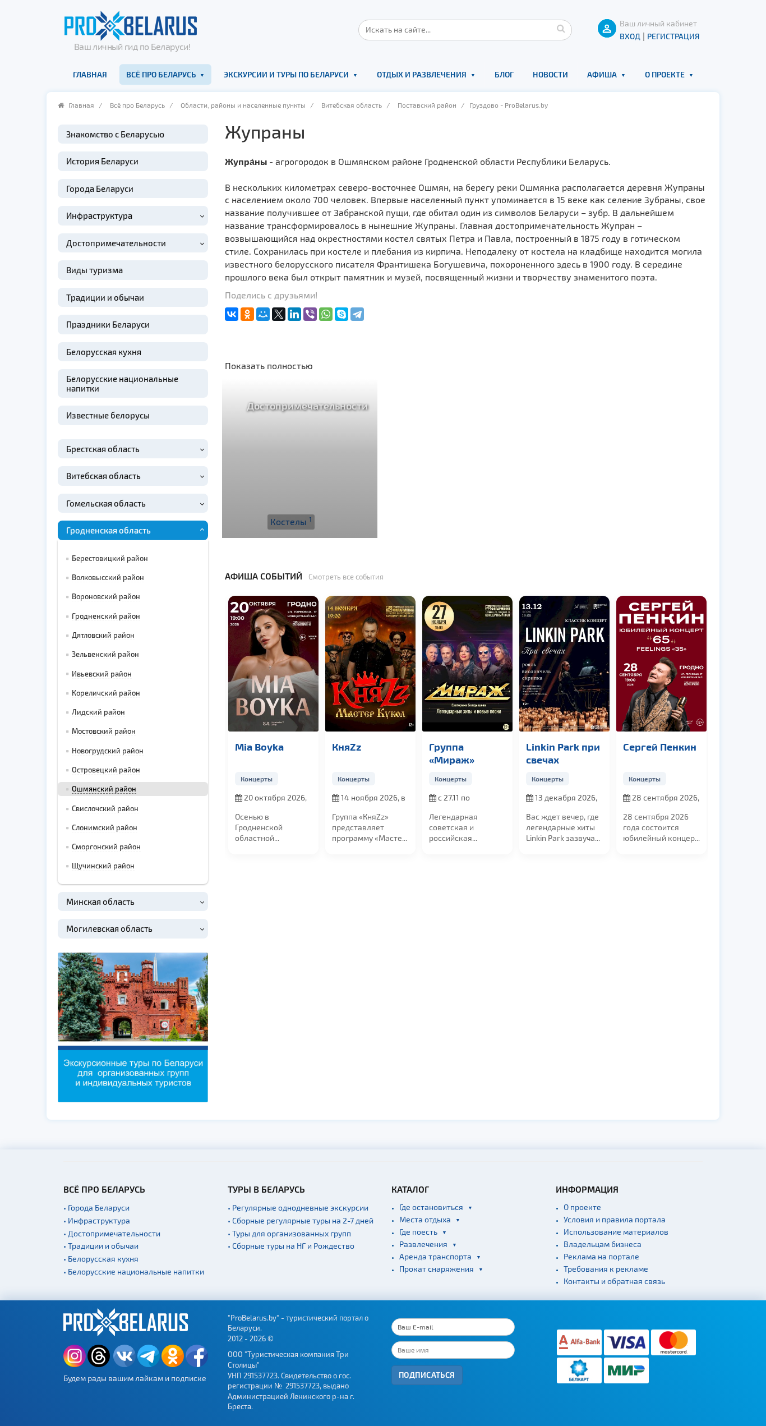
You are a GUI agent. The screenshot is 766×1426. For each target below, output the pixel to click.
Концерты (301, 779)
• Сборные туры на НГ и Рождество (291, 1245)
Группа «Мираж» (399, 752)
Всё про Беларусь (161, 74)
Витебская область (351, 105)
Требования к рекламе (606, 1268)
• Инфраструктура (96, 1220)
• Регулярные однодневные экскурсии (298, 1207)
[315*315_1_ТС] (133, 1025)
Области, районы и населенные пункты (243, 105)
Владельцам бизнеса (603, 1244)
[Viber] (310, 314)
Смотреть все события (346, 577)
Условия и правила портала (615, 1219)
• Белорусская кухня (101, 1258)
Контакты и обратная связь (614, 1281)
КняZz (294, 746)
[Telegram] (357, 314)
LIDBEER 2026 (700, 746)
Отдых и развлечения (422, 74)
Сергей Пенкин (607, 746)
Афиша (602, 74)
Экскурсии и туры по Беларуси (286, 74)
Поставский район (427, 105)
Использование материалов (616, 1231)
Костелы (291, 521)
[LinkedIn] (294, 314)
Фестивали (691, 779)
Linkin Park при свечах (511, 752)
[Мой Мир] (263, 314)
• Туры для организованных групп (289, 1233)
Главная (90, 74)
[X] (278, 314)
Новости (550, 74)
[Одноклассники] (247, 314)
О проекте (665, 74)
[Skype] (341, 314)
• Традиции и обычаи (101, 1245)
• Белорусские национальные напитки (133, 1271)
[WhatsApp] (326, 314)
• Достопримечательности (111, 1233)
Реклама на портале (601, 1256)
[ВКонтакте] (231, 314)
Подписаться (427, 1374)
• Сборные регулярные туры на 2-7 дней (300, 1220)
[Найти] (561, 28)
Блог (504, 74)
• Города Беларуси (96, 1207)
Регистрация (673, 36)
